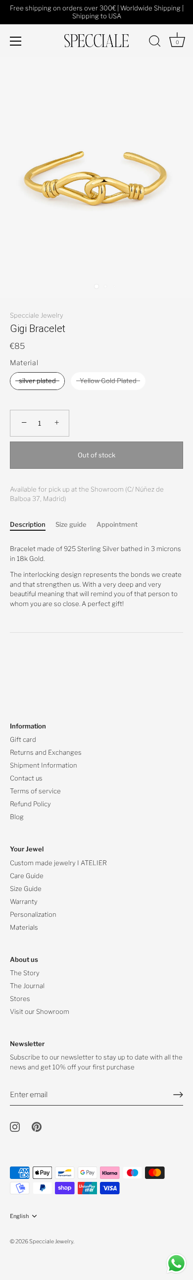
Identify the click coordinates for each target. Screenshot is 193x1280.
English (19, 1216)
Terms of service (35, 791)
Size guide (71, 524)
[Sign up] (178, 1095)
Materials (24, 927)
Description (28, 524)
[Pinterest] (37, 1126)
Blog (17, 817)
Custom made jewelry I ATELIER (58, 863)
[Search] (155, 43)
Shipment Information (43, 765)
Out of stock (96, 455)
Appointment (117, 524)
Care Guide (27, 876)
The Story (25, 973)
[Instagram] (15, 1126)
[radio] (37, 381)
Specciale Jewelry (36, 315)
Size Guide (26, 888)
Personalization (33, 914)
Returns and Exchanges (46, 752)
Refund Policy (30, 804)
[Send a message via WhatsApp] (176, 1263)
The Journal (27, 986)
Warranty (24, 901)
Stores (20, 998)
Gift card (23, 739)
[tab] (32, 525)
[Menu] (16, 41)
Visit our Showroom (39, 1011)
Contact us (26, 778)
